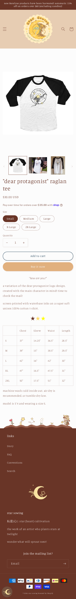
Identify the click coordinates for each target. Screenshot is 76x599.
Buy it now (38, 266)
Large (47, 218)
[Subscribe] (65, 563)
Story (10, 446)
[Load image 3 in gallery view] (58, 165)
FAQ (9, 454)
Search (11, 470)
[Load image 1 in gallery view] (18, 165)
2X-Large (30, 226)
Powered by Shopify (45, 593)
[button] (5, 29)
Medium (28, 218)
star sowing (32, 593)
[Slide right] (72, 166)
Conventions (14, 462)
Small (10, 218)
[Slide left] (4, 166)
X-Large (11, 226)
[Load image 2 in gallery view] (38, 165)
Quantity (8, 235)
